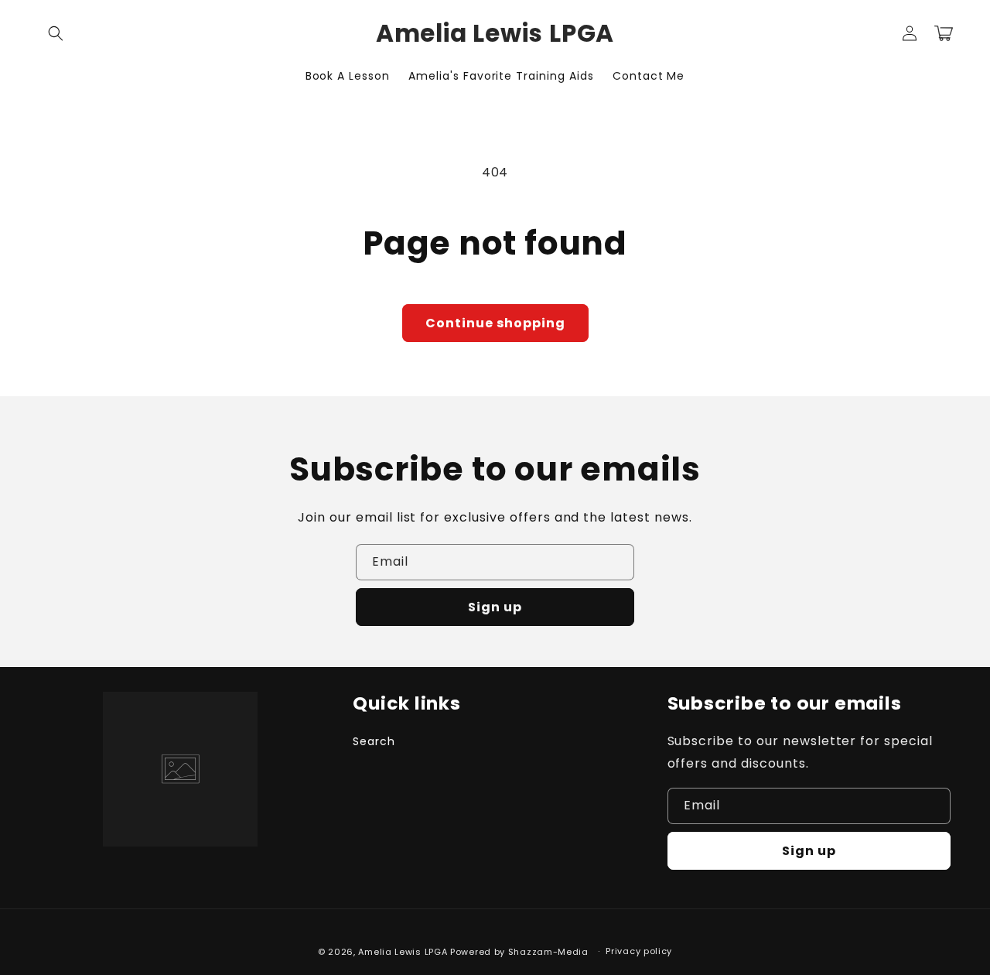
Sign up (495, 607)
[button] (56, 33)
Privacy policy (639, 951)
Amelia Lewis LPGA (402, 952)
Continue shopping (495, 323)
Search (374, 741)
